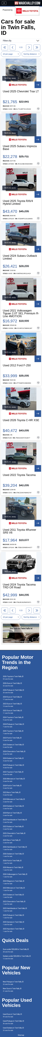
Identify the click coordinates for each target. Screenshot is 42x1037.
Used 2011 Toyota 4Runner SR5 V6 (19, 531)
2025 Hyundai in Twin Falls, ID (13, 930)
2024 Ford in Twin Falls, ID (12, 787)
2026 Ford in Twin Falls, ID (12, 862)
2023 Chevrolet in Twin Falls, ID (14, 903)
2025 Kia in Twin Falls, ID (12, 841)
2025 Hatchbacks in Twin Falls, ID (15, 909)
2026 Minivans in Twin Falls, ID (14, 780)
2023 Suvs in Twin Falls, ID (12, 705)
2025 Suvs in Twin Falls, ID (12, 712)
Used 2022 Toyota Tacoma (19, 475)
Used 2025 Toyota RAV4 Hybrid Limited (18, 202)
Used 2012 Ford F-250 (17, 365)
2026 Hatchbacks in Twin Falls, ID (15, 848)
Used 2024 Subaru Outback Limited (20, 257)
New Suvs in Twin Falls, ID (12, 990)
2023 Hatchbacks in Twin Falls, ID (15, 821)
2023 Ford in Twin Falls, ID (12, 739)
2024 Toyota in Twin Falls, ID (13, 718)
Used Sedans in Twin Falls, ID (13, 1029)
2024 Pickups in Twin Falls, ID (13, 725)
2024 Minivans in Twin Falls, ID (14, 800)
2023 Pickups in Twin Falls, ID (13, 766)
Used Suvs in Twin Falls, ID (12, 1015)
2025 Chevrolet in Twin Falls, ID (14, 834)
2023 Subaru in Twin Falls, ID (13, 828)
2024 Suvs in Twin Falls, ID (12, 698)
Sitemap (21, 1035)
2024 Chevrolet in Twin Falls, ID (14, 753)
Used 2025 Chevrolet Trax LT (21, 91)
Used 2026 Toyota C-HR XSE (21, 420)
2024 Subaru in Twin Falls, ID (13, 759)
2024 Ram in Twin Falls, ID (12, 814)
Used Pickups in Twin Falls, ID (13, 1022)
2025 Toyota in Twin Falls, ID (13, 732)
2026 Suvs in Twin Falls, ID (12, 684)
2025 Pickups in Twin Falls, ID (13, 916)
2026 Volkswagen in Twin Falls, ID (15, 875)
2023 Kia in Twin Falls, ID (12, 793)
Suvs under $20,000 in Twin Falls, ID (16, 950)
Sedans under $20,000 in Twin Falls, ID (17, 957)
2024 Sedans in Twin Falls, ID (13, 807)
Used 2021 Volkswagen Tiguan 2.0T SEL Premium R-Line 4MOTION (21, 313)
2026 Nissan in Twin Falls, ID (13, 868)
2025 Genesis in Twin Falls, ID (13, 923)
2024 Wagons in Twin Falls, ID (13, 882)
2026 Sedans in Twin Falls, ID (13, 855)
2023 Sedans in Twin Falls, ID (13, 896)
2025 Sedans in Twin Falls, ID (13, 746)
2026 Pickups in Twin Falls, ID (13, 691)
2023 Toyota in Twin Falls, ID (13, 773)
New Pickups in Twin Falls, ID (13, 983)
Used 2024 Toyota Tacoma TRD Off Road (19, 586)
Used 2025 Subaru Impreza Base (20, 147)
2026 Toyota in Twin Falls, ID (13, 677)
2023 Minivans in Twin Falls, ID (14, 889)
